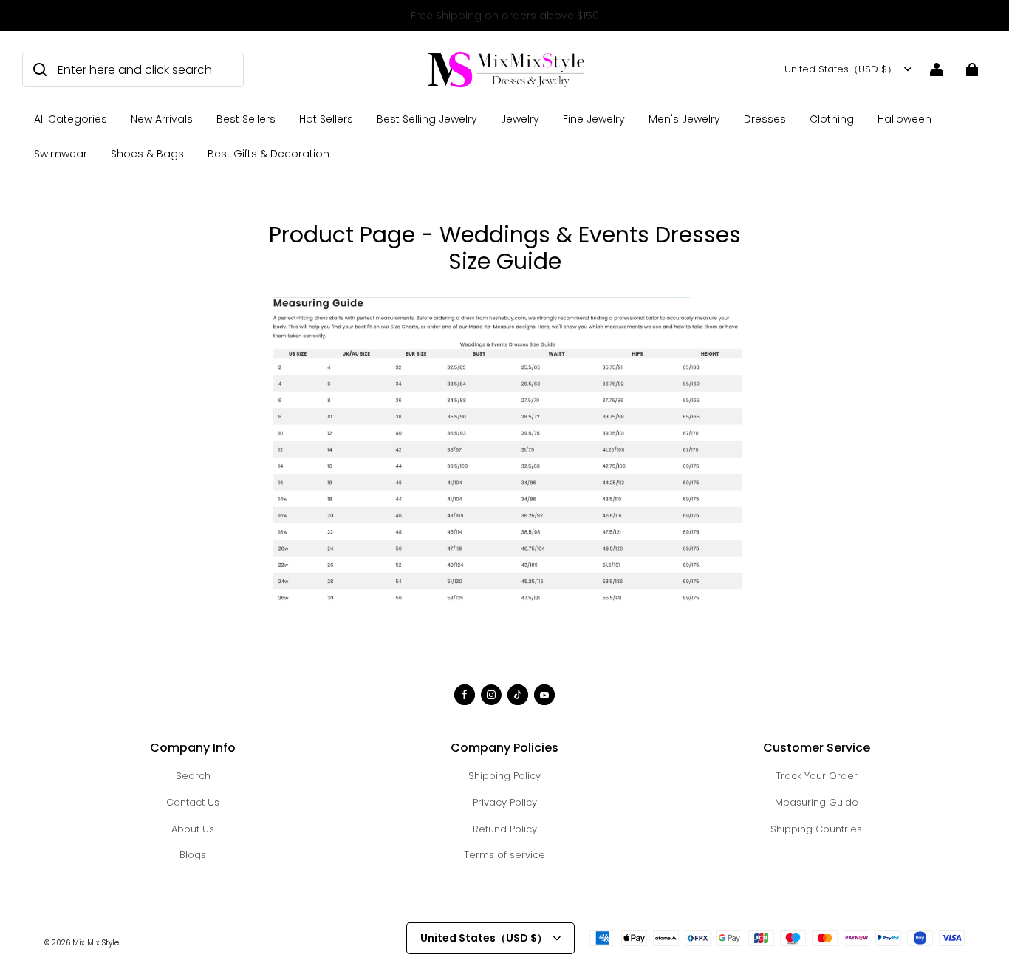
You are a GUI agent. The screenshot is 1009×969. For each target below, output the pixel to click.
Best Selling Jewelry (427, 119)
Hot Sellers (326, 119)
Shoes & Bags (147, 153)
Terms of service (504, 855)
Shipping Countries (816, 829)
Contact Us (192, 802)
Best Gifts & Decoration (268, 153)
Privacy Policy (505, 802)
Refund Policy (505, 829)
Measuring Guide (816, 802)
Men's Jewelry (684, 119)
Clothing (832, 119)
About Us (192, 829)
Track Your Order (817, 776)
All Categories (70, 119)
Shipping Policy (504, 776)
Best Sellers (246, 119)
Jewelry (520, 119)
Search (193, 776)
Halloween (904, 119)
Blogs (192, 855)
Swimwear (60, 153)
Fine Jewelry (594, 119)
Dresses (765, 119)
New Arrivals (162, 119)
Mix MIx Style (95, 942)
